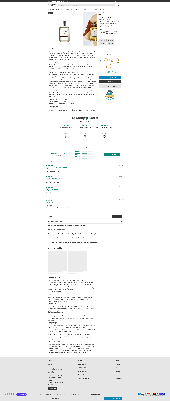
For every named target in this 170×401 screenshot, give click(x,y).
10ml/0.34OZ (102, 43)
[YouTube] (15, 394)
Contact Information (83, 378)
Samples (77, 9)
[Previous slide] (50, 29)
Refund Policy (82, 367)
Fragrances (50, 9)
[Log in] (117, 5)
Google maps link (53, 388)
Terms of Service (83, 371)
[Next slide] (95, 29)
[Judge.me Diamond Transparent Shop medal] (106, 60)
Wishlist (118, 371)
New (62, 9)
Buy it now (110, 81)
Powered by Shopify (147, 395)
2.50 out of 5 (61, 153)
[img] (85, 120)
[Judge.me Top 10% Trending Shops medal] (116, 66)
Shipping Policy (82, 374)
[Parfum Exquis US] (52, 5)
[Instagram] (7, 394)
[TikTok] (5, 394)
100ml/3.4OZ (102, 40)
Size (102, 37)
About (101, 9)
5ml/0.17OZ (110, 43)
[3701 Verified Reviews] (109, 100)
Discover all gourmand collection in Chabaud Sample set (72, 110)
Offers (89, 9)
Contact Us (119, 364)
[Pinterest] (11, 394)
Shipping (107, 9)
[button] (110, 34)
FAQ (117, 367)
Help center (117, 217)
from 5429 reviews (85, 121)
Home (100, 14)
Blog (93, 9)
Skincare (57, 9)
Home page (119, 378)
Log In (117, 360)
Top (67, 9)
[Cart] (121, 5)
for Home (83, 9)
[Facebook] (9, 394)
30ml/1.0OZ (110, 40)
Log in (121, 1)
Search (80, 360)
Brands (96, 9)
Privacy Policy (82, 364)
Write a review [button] (112, 154)
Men (71, 9)
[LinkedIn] (13, 394)
